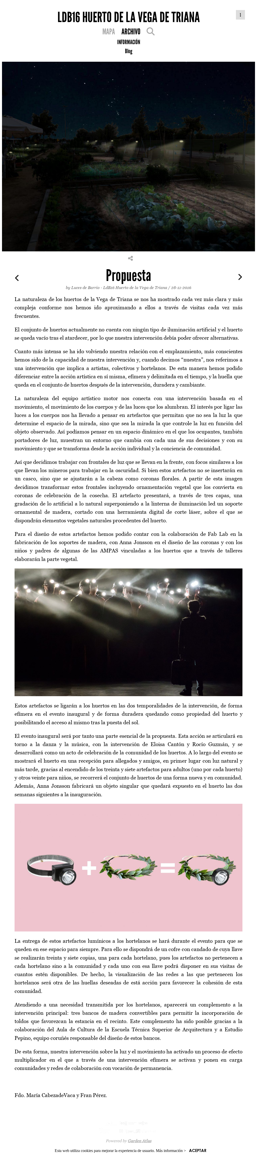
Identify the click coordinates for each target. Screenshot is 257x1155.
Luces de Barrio (85, 287)
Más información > (171, 1150)
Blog (128, 51)
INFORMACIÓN (128, 42)
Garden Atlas (139, 1140)
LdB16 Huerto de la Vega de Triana (135, 287)
